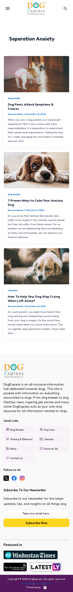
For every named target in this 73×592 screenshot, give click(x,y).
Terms (48, 583)
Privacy (38, 583)
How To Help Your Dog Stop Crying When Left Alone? (34, 299)
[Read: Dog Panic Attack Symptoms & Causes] (36, 73)
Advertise (26, 583)
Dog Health (14, 98)
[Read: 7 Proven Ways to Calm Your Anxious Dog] (36, 169)
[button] (65, 8)
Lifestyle (13, 290)
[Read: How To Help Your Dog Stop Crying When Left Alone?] (36, 265)
